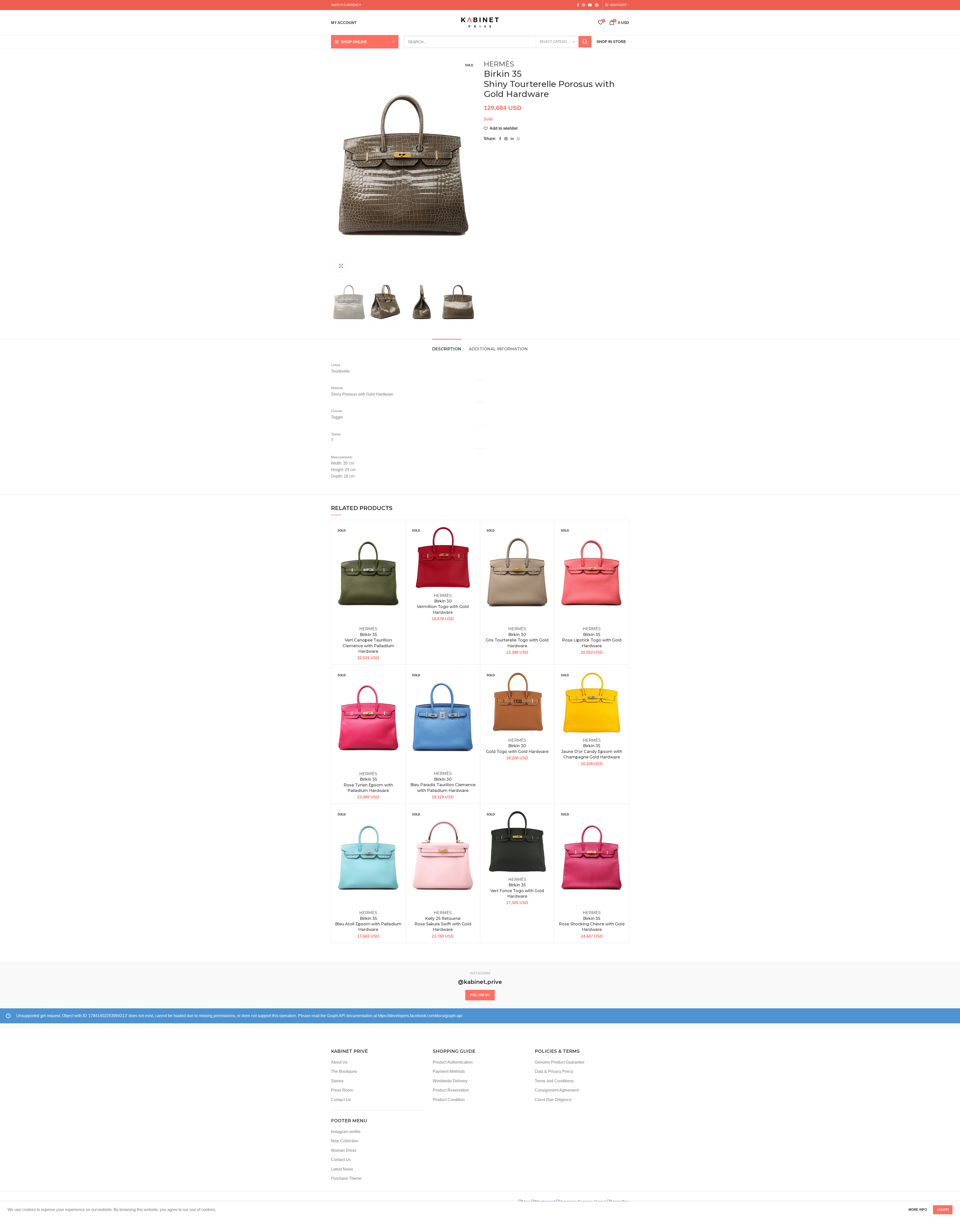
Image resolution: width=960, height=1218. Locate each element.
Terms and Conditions (554, 1081)
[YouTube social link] (590, 5)
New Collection (344, 1141)
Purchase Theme (346, 1178)
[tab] (446, 346)
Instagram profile (345, 1132)
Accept (942, 1210)
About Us (339, 1062)
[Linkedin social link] (512, 138)
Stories (337, 1081)
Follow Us (480, 995)
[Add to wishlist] (398, 532)
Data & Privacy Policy (554, 1071)
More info (917, 1210)
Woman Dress (343, 1150)
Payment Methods (449, 1071)
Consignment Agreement (557, 1090)
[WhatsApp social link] (518, 138)
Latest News (342, 1169)
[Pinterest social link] (597, 5)
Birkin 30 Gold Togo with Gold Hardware (517, 746)
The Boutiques (344, 1071)
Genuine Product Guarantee (559, 1062)
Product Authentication (453, 1062)
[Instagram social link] (583, 5)
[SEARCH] (585, 41)
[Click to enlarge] (341, 266)
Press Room (342, 1090)
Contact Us (341, 1100)
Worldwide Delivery (450, 1081)
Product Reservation (451, 1090)
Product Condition (449, 1100)
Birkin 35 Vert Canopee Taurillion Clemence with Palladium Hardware (368, 640)
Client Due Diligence (553, 1100)
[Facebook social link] (577, 5)
